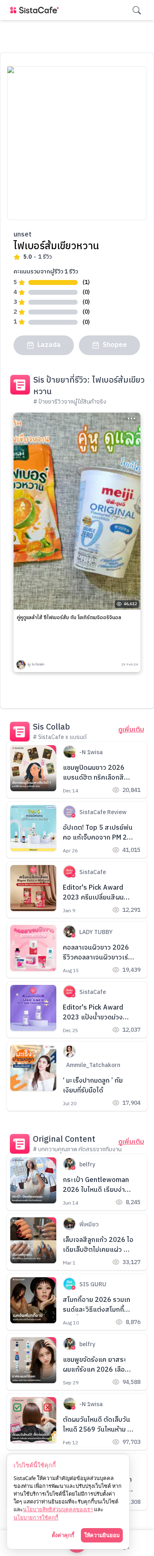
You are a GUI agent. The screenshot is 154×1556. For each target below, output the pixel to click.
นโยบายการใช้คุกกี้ (36, 1517)
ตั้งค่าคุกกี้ (63, 1535)
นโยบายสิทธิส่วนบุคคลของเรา (58, 1509)
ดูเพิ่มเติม (131, 730)
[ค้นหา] (136, 10)
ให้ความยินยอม (102, 1535)
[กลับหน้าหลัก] (36, 10)
